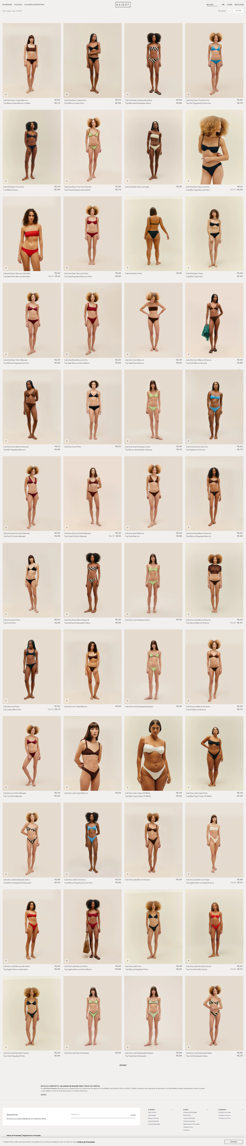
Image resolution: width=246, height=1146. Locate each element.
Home (4, 10)
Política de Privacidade (86, 1142)
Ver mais (43, 1094)
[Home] (123, 4)
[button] (118, 60)
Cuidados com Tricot (224, 1118)
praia (13, 11)
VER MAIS (123, 1065)
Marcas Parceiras (153, 1118)
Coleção (18, 5)
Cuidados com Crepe (224, 1112)
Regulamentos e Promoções (32, 1135)
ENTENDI (233, 1142)
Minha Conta (187, 1115)
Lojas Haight (152, 1115)
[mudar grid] (229, 11)
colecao (9, 11)
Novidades (7, 5)
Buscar (210, 5)
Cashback (186, 1130)
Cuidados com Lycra (224, 1115)
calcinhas (19, 11)
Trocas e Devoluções (189, 1118)
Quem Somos (152, 1112)
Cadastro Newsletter (154, 1124)
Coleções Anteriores (34, 5)
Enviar (133, 1115)
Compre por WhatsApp (190, 1112)
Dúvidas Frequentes (189, 1121)
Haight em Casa (188, 1127)
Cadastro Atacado (153, 1121)
